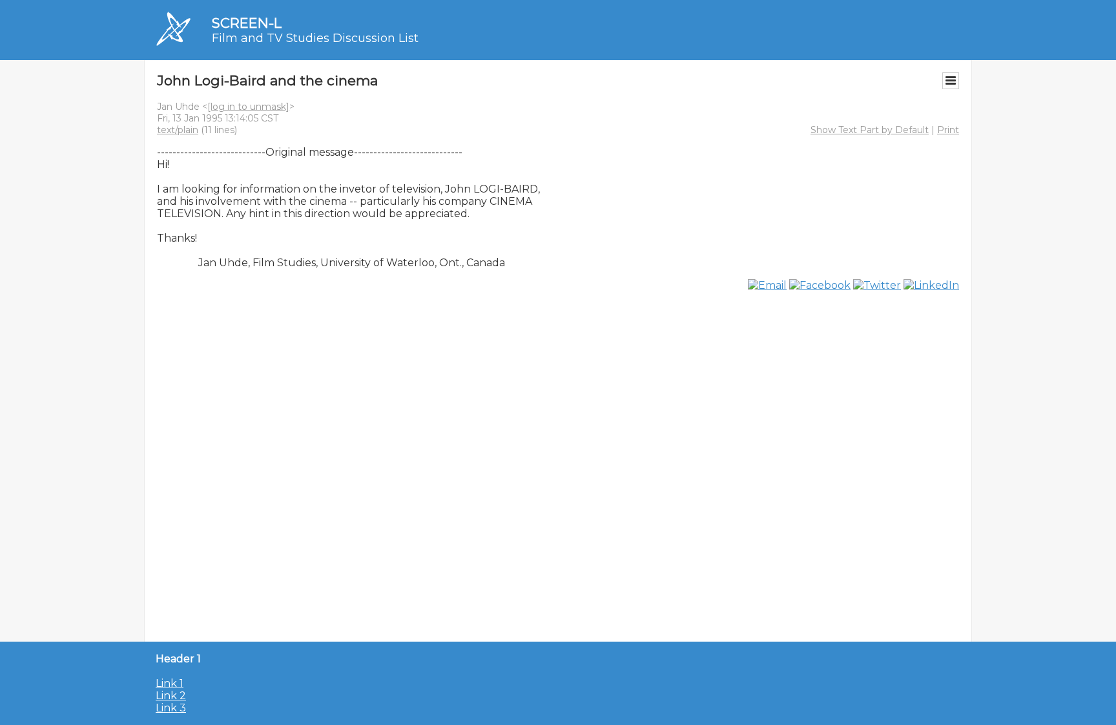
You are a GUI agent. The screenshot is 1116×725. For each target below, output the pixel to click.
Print (948, 130)
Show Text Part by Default (870, 130)
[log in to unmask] (248, 106)
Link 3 (171, 708)
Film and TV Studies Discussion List (315, 38)
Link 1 (169, 683)
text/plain (177, 130)
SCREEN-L (247, 23)
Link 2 (171, 695)
